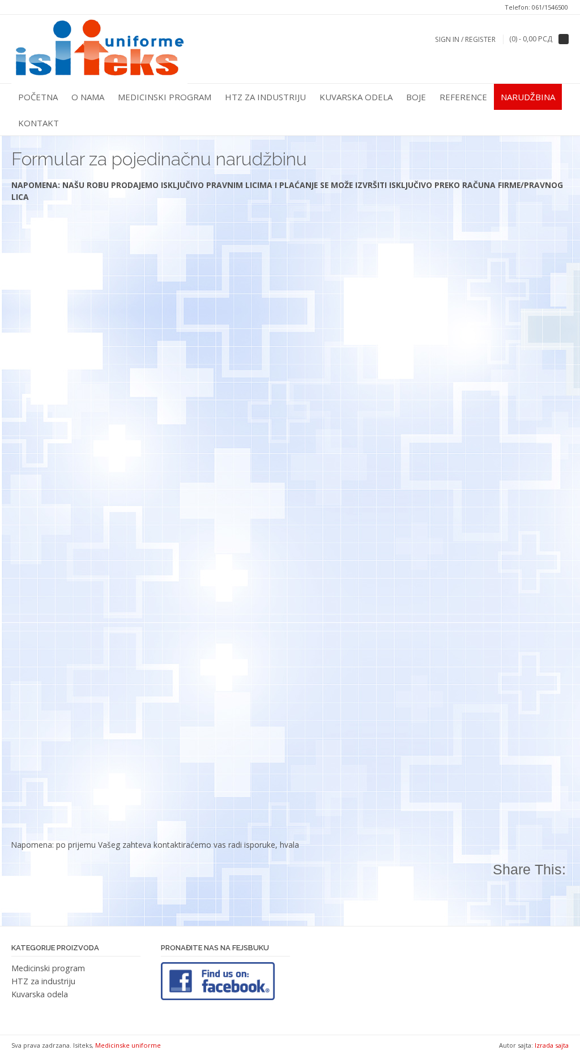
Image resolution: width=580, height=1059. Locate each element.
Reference (463, 97)
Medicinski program (164, 97)
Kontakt (38, 123)
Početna (38, 97)
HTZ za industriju (265, 97)
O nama (87, 97)
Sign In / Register (465, 39)
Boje (416, 97)
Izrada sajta (552, 1045)
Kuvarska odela (356, 97)
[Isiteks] (99, 49)
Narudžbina (528, 97)
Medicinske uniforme (128, 1045)
